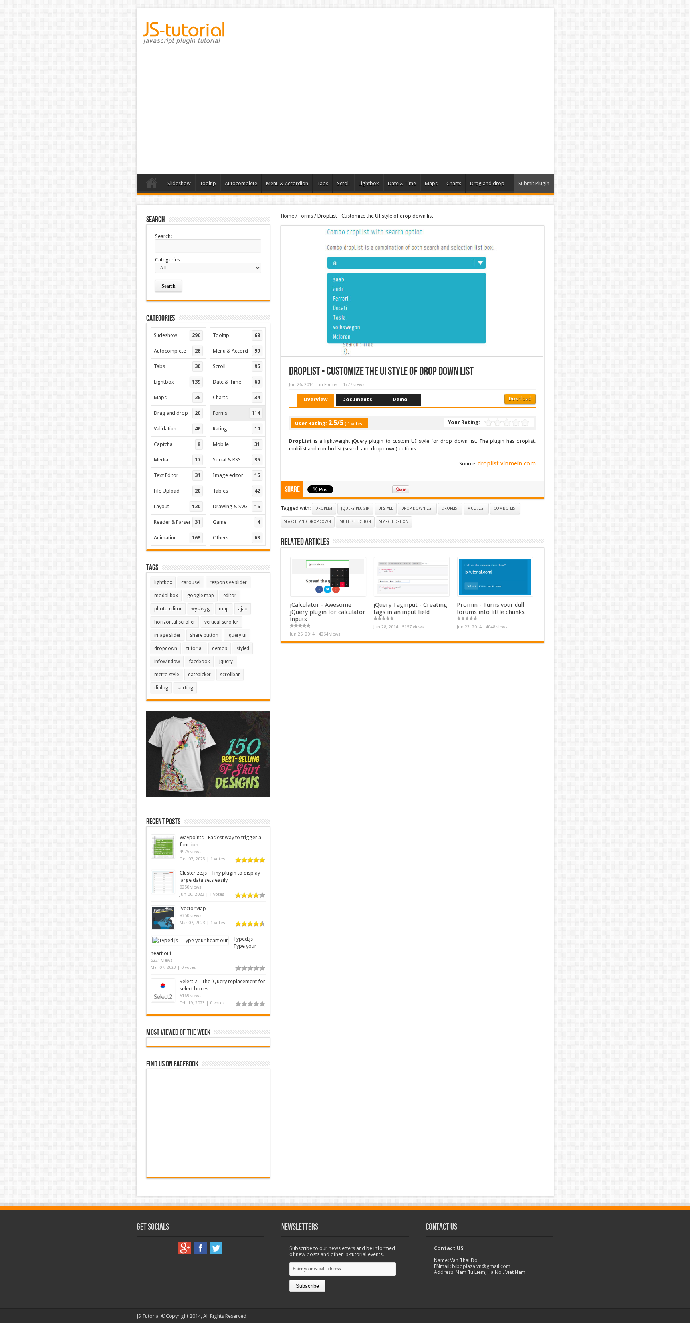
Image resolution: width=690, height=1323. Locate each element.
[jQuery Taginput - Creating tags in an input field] (411, 595)
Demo (400, 399)
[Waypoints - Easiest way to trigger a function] (163, 857)
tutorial (194, 648)
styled (242, 648)
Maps (431, 183)
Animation (177, 538)
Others (236, 538)
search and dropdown (307, 521)
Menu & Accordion (287, 183)
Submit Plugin (533, 183)
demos (219, 648)
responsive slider (228, 582)
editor (229, 595)
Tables (236, 491)
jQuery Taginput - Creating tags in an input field (410, 608)
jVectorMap (193, 908)
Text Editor (177, 475)
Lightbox (369, 183)
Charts (453, 183)
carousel (190, 582)
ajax (242, 609)
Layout (177, 506)
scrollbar (230, 674)
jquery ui (237, 635)
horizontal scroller (174, 622)
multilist (476, 508)
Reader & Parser (177, 522)
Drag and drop (487, 183)
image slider (167, 635)
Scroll (343, 183)
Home (152, 184)
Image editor (236, 475)
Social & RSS (236, 460)
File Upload (177, 491)
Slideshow (179, 183)
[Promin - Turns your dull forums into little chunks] (495, 595)
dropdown (165, 648)
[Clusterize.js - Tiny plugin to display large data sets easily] (163, 892)
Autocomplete (241, 183)
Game (236, 522)
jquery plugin (355, 508)
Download (520, 399)
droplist (324, 508)
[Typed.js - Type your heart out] (189, 940)
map (224, 609)
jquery (226, 661)
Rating (236, 429)
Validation (177, 429)
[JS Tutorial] (183, 38)
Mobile (236, 444)
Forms (306, 216)
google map (200, 595)
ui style (385, 508)
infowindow (167, 661)
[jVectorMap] (163, 928)
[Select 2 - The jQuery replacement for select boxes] (163, 1001)
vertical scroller (221, 622)
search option (393, 521)
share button (204, 635)
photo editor (168, 609)
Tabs (322, 183)
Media (177, 460)
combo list (505, 508)
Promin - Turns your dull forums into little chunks (491, 608)
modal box (166, 595)
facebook (199, 661)
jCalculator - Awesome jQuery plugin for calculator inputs (327, 612)
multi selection (355, 521)
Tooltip (208, 183)
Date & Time (402, 183)
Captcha (177, 444)
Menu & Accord (236, 351)
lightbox (163, 582)
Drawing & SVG (236, 506)
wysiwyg (200, 609)
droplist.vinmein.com (507, 463)
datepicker (199, 674)
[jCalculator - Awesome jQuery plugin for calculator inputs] (328, 595)
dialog (161, 688)
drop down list (417, 508)
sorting (185, 688)
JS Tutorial (148, 1316)
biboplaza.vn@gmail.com (481, 1266)
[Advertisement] (345, 112)
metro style (166, 674)
